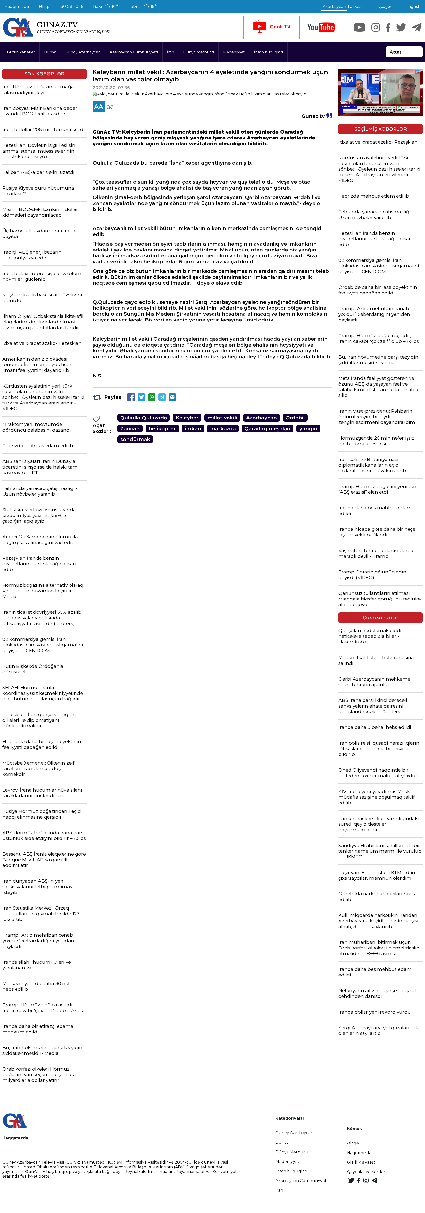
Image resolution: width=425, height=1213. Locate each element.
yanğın (308, 429)
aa (110, 106)
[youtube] (321, 27)
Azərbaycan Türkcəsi (343, 6)
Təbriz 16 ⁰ (142, 6)
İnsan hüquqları (268, 52)
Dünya (50, 52)
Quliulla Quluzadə (143, 418)
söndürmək (135, 439)
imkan (193, 429)
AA (98, 106)
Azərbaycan (261, 418)
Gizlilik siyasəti (362, 1162)
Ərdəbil (295, 418)
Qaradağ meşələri (267, 429)
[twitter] (401, 27)
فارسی (385, 6)
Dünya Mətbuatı (291, 1152)
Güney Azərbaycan (83, 52)
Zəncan (130, 429)
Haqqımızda (359, 1152)
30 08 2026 (72, 6)
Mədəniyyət (234, 52)
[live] (271, 27)
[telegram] (417, 27)
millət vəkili (222, 418)
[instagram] (375, 27)
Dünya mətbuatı (198, 52)
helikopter (162, 429)
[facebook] (388, 27)
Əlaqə (45, 6)
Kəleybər (187, 418)
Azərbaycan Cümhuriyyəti (134, 52)
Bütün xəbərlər (21, 52)
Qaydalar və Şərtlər (366, 1172)
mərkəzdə (223, 429)
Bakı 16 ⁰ (105, 6)
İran (170, 52)
